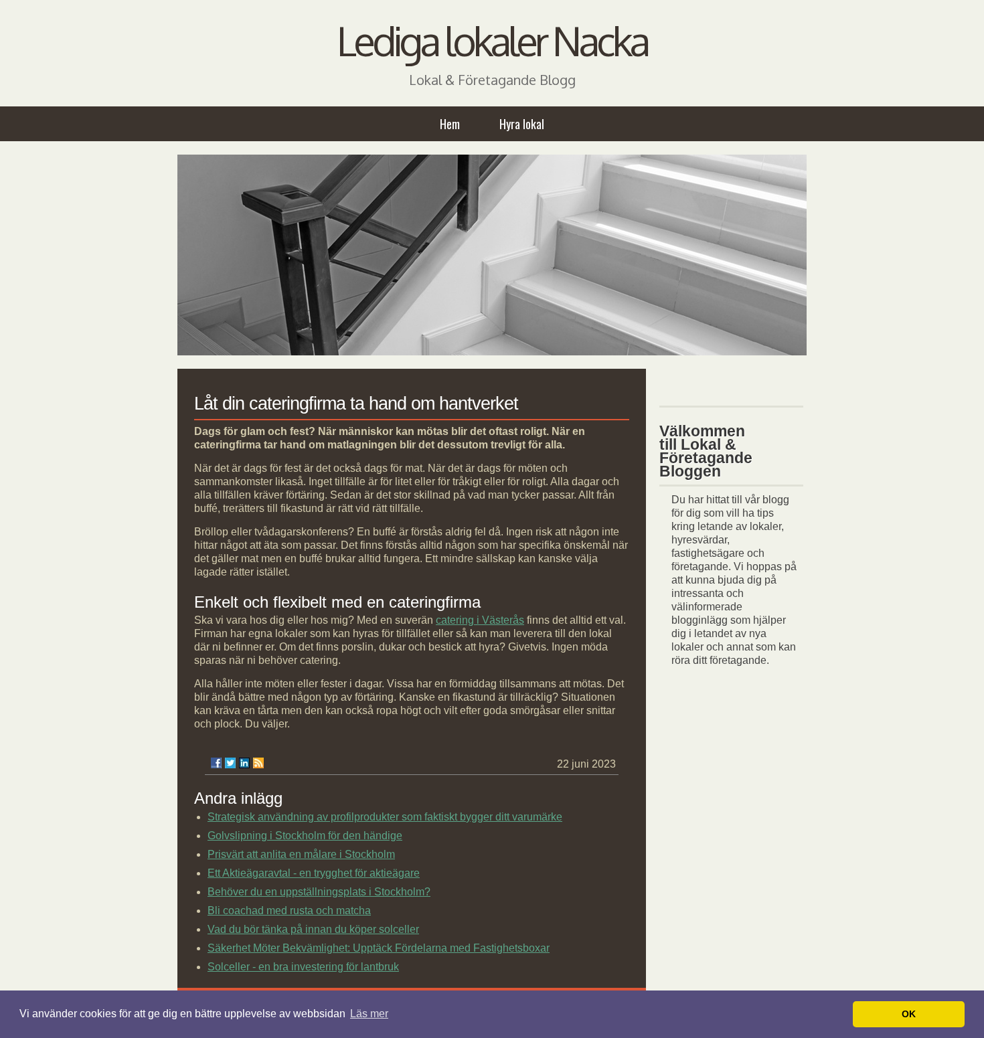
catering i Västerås (480, 620)
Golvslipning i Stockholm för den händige (305, 835)
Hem (450, 124)
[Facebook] (216, 763)
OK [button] (909, 1014)
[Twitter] (230, 763)
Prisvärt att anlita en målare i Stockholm (301, 854)
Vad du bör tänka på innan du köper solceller (313, 929)
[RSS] (258, 763)
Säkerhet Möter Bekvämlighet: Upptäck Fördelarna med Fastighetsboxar (379, 948)
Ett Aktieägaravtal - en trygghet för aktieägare (314, 873)
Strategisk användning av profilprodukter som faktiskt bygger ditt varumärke (385, 817)
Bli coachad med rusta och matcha (289, 910)
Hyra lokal (521, 124)
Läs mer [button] (369, 1013)
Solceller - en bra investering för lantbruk (303, 966)
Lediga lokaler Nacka (492, 40)
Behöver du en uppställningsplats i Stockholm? (319, 891)
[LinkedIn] (244, 763)
